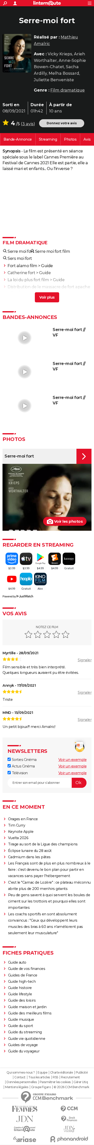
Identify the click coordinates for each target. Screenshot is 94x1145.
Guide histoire (20, 988)
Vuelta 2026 (18, 838)
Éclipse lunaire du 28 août (30, 850)
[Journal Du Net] (25, 1119)
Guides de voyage (23, 1045)
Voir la (18, 139)
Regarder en (48, 139)
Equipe (42, 1072)
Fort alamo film (22, 265)
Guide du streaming (25, 1032)
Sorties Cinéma (24, 759)
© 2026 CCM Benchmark (71, 1087)
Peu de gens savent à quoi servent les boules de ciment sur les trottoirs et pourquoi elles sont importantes (49, 901)
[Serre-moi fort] (17, 53)
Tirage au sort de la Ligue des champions (43, 844)
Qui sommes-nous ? (21, 1072)
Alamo (14, 299)
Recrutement (70, 1077)
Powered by (9, 596)
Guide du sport (20, 1026)
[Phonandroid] (69, 1139)
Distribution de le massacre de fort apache (49, 286)
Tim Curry (16, 825)
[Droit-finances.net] (69, 1119)
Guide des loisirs (22, 1000)
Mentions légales (16, 1087)
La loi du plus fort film (28, 279)
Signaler (84, 660)
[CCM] (69, 1109)
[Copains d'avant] (25, 1129)
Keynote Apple (21, 831)
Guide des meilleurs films (30, 1013)
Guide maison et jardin (27, 1007)
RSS (55, 1077)
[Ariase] (25, 1139)
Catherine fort (21, 272)
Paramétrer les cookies (55, 1082)
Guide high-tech (22, 981)
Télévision (19, 773)
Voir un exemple (72, 759)
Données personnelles (22, 1082)
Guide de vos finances (26, 968)
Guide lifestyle (20, 994)
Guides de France (22, 975)
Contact (20, 1077)
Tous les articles (39, 1077)
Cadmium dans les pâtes (29, 857)
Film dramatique (67, 90)
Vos (86, 139)
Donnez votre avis (62, 123)
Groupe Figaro (41, 1087)
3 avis (28, 123)
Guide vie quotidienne (26, 1038)
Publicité (82, 1072)
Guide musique (21, 1019)
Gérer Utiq (80, 1082)
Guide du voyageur (24, 1051)
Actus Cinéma (23, 766)
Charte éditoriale (61, 1072)
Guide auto (17, 962)
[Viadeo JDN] (69, 1129)
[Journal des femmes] (25, 1109)
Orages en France (23, 819)
